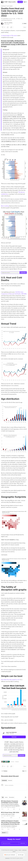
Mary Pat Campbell (8, 22)
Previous (5, 771)
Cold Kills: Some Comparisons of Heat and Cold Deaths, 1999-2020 (13, 293)
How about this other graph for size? (10, 680)
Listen (25, 23)
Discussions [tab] (11, 797)
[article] (14, 805)
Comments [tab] (4, 780)
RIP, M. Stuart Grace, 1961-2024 (10, 812)
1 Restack (17, 761)
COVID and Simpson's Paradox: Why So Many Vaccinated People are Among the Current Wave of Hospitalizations (10, 822)
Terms (19, 850)
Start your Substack (10, 854)
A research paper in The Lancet (9, 35)
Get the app (20, 854)
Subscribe (20, 1)
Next (23, 771)
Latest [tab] (6, 797)
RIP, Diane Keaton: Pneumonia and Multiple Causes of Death (9, 801)
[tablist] (7, 780)
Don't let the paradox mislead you (9, 826)
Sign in (25, 1)
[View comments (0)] (7, 27)
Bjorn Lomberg (5, 206)
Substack (7, 858)
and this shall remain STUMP (8, 814)
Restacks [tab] (10, 780)
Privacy (16, 850)
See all (4, 832)
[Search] (25, 797)
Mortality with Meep (7, 6)
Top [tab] (2, 797)
